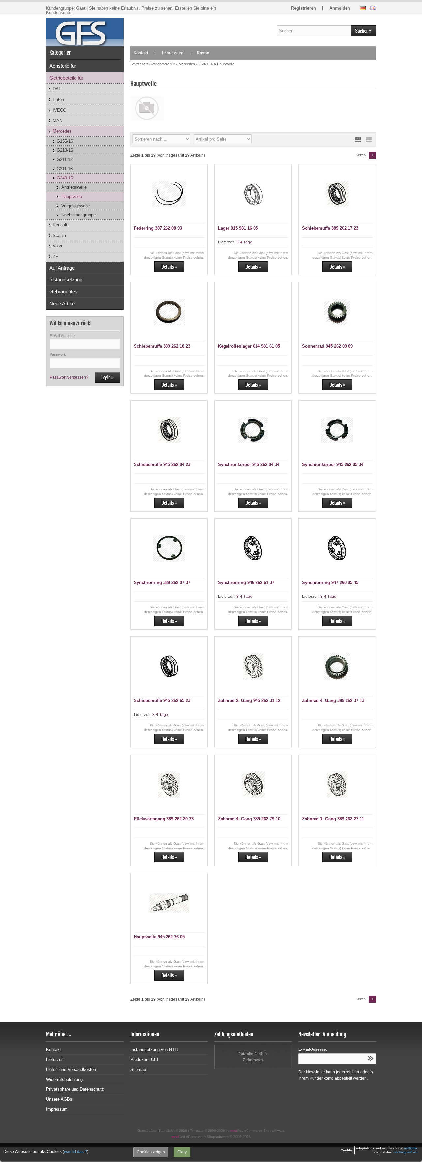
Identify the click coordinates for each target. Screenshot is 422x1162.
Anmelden (339, 8)
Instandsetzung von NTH (154, 1049)
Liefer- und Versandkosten (71, 1069)
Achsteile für (62, 66)
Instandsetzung (65, 279)
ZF (55, 256)
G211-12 (65, 159)
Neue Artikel (62, 303)
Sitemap (138, 1069)
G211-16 (65, 168)
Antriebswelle (74, 187)
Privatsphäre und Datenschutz (75, 1089)
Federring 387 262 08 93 (158, 228)
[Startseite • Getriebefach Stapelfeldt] (85, 30)
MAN (57, 120)
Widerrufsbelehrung (64, 1079)
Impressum (172, 52)
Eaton (58, 99)
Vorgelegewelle (75, 205)
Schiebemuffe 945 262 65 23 (162, 700)
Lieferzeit (55, 1059)
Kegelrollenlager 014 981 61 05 (249, 346)
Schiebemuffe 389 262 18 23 (162, 346)
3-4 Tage (244, 242)
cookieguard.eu (405, 1152)
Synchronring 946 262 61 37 (246, 582)
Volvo (58, 245)
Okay (182, 1152)
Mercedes (62, 131)
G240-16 (65, 178)
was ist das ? (75, 1151)
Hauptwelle (71, 196)
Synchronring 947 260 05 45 (330, 582)
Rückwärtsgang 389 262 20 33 (164, 818)
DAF (57, 88)
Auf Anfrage (62, 268)
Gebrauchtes (63, 291)
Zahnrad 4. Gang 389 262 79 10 (249, 818)
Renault (60, 224)
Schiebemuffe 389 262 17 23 (330, 228)
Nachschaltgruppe (78, 214)
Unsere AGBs (59, 1099)
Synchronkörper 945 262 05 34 (332, 464)
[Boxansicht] (358, 139)
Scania (59, 235)
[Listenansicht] (368, 139)
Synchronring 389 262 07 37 (162, 582)
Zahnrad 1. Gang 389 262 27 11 (333, 818)
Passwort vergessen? (69, 377)
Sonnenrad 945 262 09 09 (327, 346)
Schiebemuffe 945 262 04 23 (162, 464)
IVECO (59, 110)
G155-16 (65, 141)
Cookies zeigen (151, 1152)
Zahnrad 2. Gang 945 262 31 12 (249, 700)
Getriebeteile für (66, 78)
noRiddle (410, 1148)
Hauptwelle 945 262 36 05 (159, 936)
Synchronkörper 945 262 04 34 (248, 464)
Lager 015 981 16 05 (238, 228)
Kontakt (141, 52)
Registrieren (303, 8)
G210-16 (65, 150)
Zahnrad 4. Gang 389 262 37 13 (333, 700)
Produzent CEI (144, 1059)
